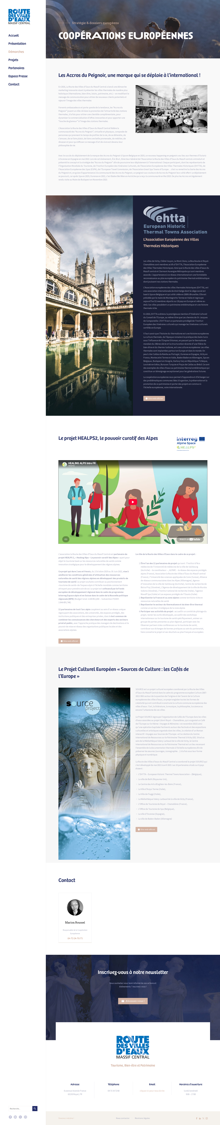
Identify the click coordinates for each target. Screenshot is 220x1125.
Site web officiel (154, 398)
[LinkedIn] (15, 1117)
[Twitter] (20, 1117)
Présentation (17, 43)
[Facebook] (10, 1117)
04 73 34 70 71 (75, 938)
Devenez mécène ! (66, 1118)
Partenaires (16, 67)
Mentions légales (142, 1118)
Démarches (16, 51)
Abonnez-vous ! (133, 1001)
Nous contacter (122, 1118)
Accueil (13, 35)
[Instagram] (25, 1117)
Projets (13, 59)
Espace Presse (18, 76)
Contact (13, 84)
